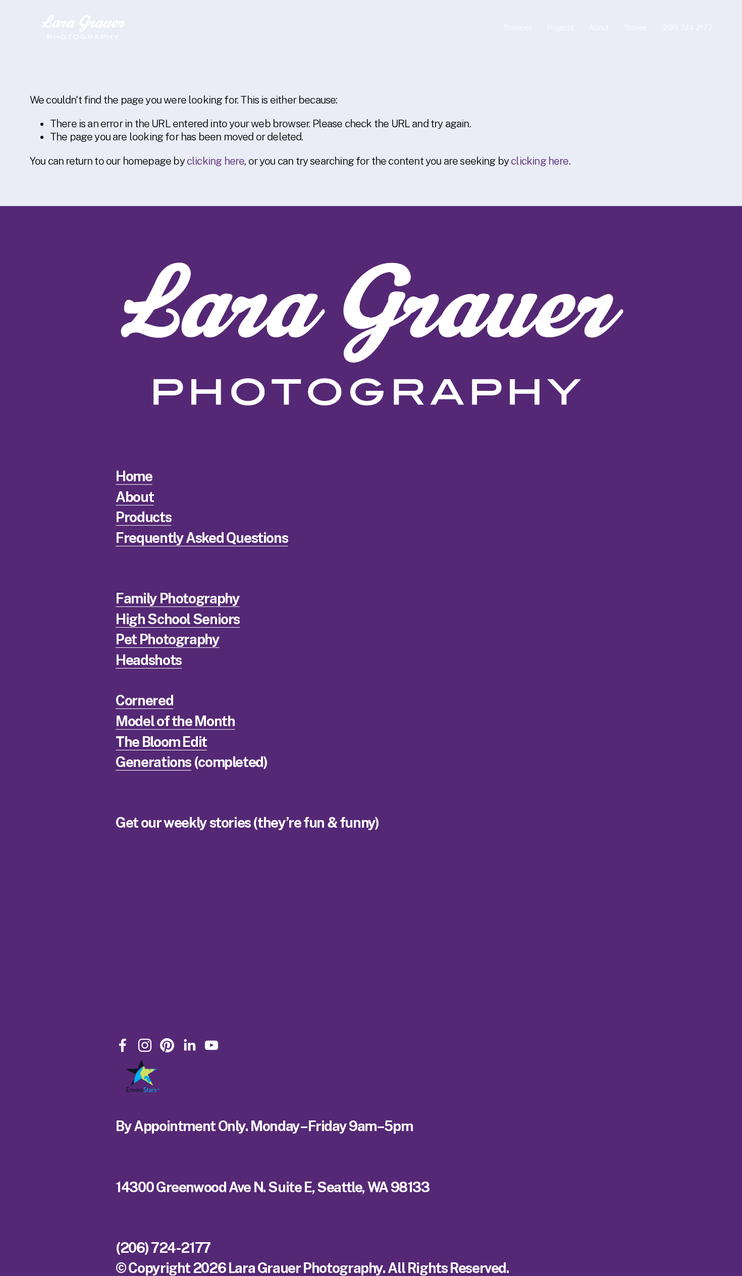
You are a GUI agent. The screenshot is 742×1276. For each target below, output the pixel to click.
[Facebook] (123, 1045)
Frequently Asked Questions (202, 538)
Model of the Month (175, 721)
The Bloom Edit (161, 742)
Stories (635, 27)
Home (134, 476)
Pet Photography (167, 639)
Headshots (149, 660)
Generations (153, 762)
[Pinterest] (167, 1045)
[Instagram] (145, 1045)
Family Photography (177, 598)
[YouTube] (211, 1045)
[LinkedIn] (189, 1045)
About (134, 497)
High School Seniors (178, 619)
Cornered (144, 700)
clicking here (215, 161)
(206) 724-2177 (687, 27)
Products (143, 517)
